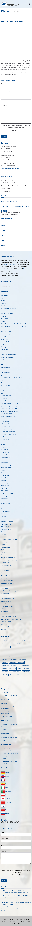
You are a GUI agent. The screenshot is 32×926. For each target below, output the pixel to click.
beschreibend (4, 339)
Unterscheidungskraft (7, 603)
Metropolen (4, 516)
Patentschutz (4, 740)
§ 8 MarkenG (4, 300)
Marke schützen (5, 708)
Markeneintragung (6, 467)
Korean (7, 806)
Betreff (3, 98)
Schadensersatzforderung (15, 671)
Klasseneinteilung (5, 442)
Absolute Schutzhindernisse (7, 640)
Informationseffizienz (6, 424)
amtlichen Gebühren (9, 264)
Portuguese (8, 791)
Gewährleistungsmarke (7, 413)
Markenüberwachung (6, 503)
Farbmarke (4, 382)
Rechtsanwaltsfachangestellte (9, 560)
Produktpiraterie (5, 547)
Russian (7, 813)
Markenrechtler (5, 713)
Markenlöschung (5, 480)
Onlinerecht (4, 534)
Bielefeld (3, 225)
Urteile (3, 608)
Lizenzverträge (5, 454)
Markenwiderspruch (6, 513)
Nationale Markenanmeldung (8, 521)
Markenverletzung (6, 508)
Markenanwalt (5, 460)
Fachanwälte (4, 380)
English (7, 776)
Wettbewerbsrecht (6, 621)
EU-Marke (3, 364)
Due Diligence (4, 347)
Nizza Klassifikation (6, 524)
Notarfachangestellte (6, 531)
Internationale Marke (6, 426)
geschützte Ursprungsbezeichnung (10, 411)
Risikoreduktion (5, 570)
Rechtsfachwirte (5, 562)
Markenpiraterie (5, 485)
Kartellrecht (4, 763)
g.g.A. (2, 390)
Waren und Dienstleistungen (8, 616)
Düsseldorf (3, 230)
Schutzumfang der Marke (8, 580)
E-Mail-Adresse (5, 91)
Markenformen (5, 470)
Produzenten (4, 549)
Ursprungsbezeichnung (7, 606)
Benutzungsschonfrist (7, 334)
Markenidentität (5, 475)
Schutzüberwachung (6, 578)
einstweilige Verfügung (7, 357)
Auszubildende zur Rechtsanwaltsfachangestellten (14, 326)
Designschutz (4, 692)
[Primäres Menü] (29, 4)
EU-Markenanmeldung (7, 367)
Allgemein (3, 316)
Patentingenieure (5, 542)
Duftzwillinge (4, 349)
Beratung (3, 336)
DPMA (2, 344)
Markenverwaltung (6, 511)
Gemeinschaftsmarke (6, 398)
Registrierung (5, 671)
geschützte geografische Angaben (10, 406)
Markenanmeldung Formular (8, 711)
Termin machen (6, 191)
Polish (6, 795)
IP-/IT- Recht (4, 756)
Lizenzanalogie (5, 452)
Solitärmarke (4, 585)
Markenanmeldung (6, 457)
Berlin (2, 223)
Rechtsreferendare (6, 565)
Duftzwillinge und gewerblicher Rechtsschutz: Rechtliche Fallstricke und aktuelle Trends (16, 903)
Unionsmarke (4, 596)
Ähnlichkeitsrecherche (7, 313)
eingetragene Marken (6, 352)
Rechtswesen (4, 567)
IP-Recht (3, 758)
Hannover (3, 238)
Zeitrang (3, 629)
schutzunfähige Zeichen (7, 583)
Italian (6, 787)
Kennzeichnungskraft (12, 653)
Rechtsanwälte (5, 555)
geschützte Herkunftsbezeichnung (10, 408)
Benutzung (24, 640)
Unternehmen (12, 677)
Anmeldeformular (5, 318)
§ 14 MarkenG (4, 295)
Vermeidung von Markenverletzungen (11, 614)
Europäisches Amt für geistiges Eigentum (11, 377)
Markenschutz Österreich (7, 716)
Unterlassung (5, 677)
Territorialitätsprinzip (6, 593)
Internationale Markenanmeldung (9, 429)
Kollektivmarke (5, 444)
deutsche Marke (5, 341)
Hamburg (3, 235)
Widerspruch (4, 624)
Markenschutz (5, 498)
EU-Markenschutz (5, 372)
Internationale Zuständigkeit (8, 434)
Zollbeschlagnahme (6, 632)
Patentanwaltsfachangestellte (9, 539)
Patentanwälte (5, 537)
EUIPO (3, 375)
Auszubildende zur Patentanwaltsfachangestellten (14, 323)
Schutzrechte (5, 674)
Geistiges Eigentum (6, 395)
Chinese (7, 809)
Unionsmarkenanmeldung (7, 598)
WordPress (17, 923)
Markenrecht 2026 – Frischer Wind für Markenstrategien (13, 204)
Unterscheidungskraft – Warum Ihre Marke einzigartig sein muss (15, 206)
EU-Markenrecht (5, 370)
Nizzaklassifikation (6, 529)
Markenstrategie (5, 501)
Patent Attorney (5, 727)
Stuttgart (3, 245)
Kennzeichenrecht (6, 439)
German (7, 772)
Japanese (7, 798)
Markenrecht (4, 490)
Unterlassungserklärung (7, 601)
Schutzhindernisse (6, 575)
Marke (3, 656)
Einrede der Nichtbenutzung (8, 354)
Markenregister (5, 496)
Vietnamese (8, 802)
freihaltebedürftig (5, 388)
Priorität (3, 544)
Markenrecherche (5, 488)
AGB (24, 268)
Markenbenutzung (6, 465)
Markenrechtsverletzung (7, 493)
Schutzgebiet (4, 573)
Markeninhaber (5, 659)
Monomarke (4, 519)
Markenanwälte (5, 462)
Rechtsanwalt (4, 552)
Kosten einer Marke (6, 449)
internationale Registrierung (8, 431)
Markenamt (9, 656)
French (7, 780)
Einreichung (18, 646)
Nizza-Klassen (5, 526)
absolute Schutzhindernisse (8, 308)
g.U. (2, 393)
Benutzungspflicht (6, 331)
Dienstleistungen (5, 646)
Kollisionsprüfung (5, 447)
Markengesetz (5, 472)
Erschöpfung (4, 362)
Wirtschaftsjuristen (6, 626)
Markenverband (5, 506)
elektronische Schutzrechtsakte (9, 359)
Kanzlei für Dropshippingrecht (9, 695)
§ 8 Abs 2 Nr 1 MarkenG (7, 298)
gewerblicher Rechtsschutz (8, 416)
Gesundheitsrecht (5, 748)
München (3, 243)
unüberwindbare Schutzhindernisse (9, 680)
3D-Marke (3, 303)
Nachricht (4, 105)
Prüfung (19, 668)
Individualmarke (5, 421)
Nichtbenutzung (12, 668)
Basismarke (4, 329)
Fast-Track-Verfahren (6, 385)
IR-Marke (3, 436)
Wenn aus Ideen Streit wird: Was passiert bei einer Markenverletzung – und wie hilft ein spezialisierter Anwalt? (14, 908)
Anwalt (3, 321)
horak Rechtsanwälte (6, 750)
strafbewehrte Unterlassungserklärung (11, 591)
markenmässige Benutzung (8, 483)
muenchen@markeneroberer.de (10, 168)
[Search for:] (16, 286)
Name (3, 84)
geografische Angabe (6, 400)
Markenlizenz (4, 477)
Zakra (28, 921)
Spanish (7, 783)
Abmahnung (4, 305)
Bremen (3, 228)
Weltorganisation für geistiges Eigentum (11, 619)
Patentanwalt (4, 729)
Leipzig (2, 240)
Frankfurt (3, 233)
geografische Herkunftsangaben (9, 403)
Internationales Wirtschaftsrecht (9, 753)
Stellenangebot (5, 588)
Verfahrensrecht (5, 611)
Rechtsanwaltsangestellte (8, 557)
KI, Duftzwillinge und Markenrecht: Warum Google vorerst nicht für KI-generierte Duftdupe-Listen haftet (15, 200)
